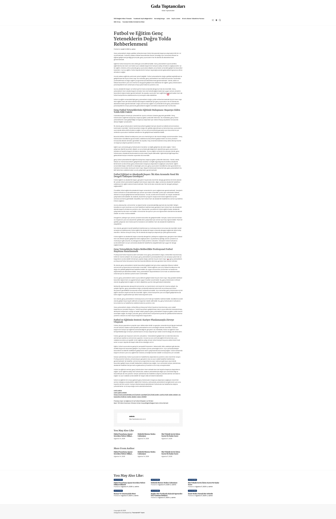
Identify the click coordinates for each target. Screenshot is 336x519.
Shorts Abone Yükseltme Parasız (193, 19)
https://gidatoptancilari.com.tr (137, 419)
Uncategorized (118, 479)
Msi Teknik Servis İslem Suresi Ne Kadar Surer (170, 435)
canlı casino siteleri (120, 393)
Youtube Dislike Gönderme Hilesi (133, 22)
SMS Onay (117, 22)
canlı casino (118, 390)
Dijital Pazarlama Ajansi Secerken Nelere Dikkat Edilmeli (123, 436)
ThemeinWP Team (138, 513)
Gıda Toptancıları (168, 6)
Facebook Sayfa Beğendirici (143, 19)
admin (134, 49)
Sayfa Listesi (176, 19)
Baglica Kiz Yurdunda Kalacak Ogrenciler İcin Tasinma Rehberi (166, 495)
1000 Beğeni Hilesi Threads (123, 19)
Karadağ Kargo (159, 19)
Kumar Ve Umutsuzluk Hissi (125, 494)
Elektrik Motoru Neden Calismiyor (146, 435)
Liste (168, 19)
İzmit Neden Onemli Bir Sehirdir (200, 494)
